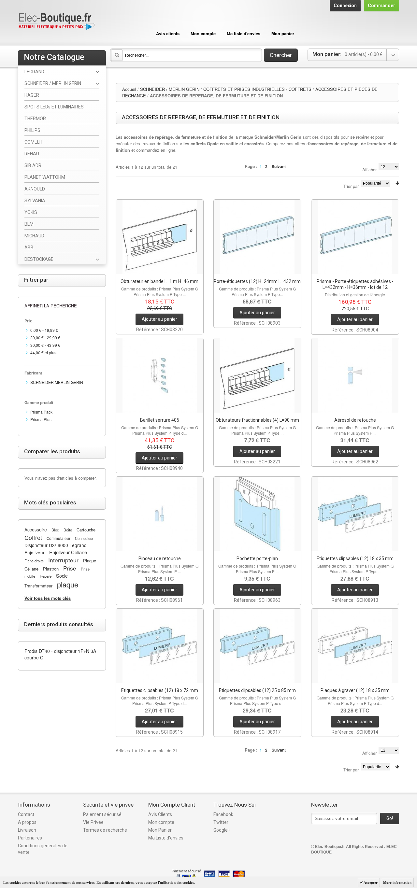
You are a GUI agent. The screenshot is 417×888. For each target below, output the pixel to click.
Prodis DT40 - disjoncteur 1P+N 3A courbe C (60, 654)
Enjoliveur (34, 552)
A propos (27, 822)
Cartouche (86, 530)
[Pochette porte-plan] (257, 514)
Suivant (279, 166)
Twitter (220, 822)
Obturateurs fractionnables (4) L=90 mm (257, 420)
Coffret (33, 537)
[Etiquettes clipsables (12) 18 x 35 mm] (355, 514)
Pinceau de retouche (159, 558)
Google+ (221, 830)
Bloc (55, 529)
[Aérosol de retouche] (355, 375)
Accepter (370, 882)
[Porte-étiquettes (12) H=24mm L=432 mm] (257, 237)
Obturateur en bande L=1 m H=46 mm (159, 281)
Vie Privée (93, 822)
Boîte (68, 529)
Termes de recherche (105, 830)
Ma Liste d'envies (165, 837)
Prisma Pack (41, 412)
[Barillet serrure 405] (159, 375)
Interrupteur (63, 560)
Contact (26, 814)
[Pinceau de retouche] (159, 514)
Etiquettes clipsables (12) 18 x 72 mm (159, 690)
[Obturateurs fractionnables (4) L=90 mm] (257, 375)
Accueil (129, 89)
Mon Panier (160, 830)
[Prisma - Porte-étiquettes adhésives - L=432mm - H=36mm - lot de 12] (355, 237)
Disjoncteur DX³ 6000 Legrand (55, 545)
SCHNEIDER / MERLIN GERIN (169, 89)
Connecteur (84, 538)
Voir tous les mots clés (47, 598)
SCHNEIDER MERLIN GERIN (56, 382)
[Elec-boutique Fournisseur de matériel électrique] (56, 21)
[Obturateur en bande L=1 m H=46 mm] (159, 237)
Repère (45, 576)
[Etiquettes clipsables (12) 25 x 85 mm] (257, 646)
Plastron (51, 569)
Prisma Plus (40, 419)
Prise (69, 568)
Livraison (27, 830)
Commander (381, 5)
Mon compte (203, 33)
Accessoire (35, 529)
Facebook (223, 814)
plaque (67, 584)
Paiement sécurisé (102, 814)
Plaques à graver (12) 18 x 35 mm (355, 690)
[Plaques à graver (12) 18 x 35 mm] (355, 646)
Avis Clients (160, 814)
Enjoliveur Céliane (68, 552)
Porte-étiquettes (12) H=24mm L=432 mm (257, 281)
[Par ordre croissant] (397, 183)
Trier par (351, 186)
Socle (62, 575)
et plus (43, 352)
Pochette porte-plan (257, 558)
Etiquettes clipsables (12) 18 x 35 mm (355, 558)
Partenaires (30, 837)
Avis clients (168, 33)
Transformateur (38, 586)
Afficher (369, 169)
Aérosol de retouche (355, 420)
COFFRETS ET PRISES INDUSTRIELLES (244, 89)
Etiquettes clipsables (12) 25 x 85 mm (257, 690)
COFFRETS (300, 89)
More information (397, 882)
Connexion (345, 5)
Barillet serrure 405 (159, 420)
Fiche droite (34, 560)
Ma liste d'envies (243, 33)
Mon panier (282, 33)
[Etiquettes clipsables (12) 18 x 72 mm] (159, 646)
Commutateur (58, 538)
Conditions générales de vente (42, 849)
